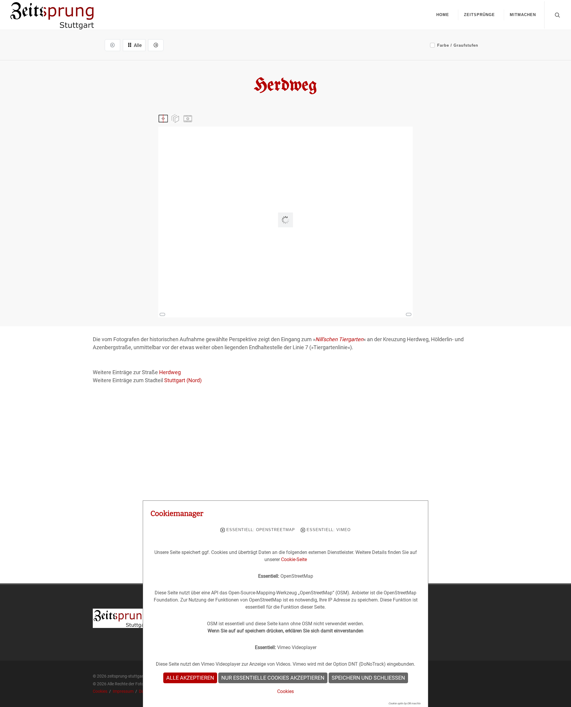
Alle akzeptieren (190, 678)
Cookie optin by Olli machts (404, 703)
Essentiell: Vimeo (329, 530)
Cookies (100, 691)
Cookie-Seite (294, 559)
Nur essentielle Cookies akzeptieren (272, 678)
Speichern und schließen (368, 678)
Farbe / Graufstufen (457, 45)
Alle (137, 45)
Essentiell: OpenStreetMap (260, 530)
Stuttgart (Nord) (183, 380)
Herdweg (170, 372)
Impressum (123, 691)
